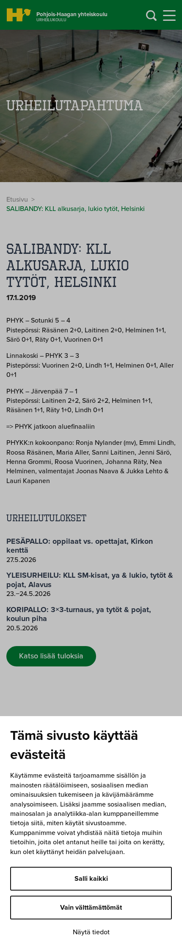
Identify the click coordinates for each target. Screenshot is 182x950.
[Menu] (169, 15)
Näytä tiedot (91, 932)
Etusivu (17, 199)
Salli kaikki (91, 878)
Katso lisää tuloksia (51, 656)
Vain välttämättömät (91, 907)
